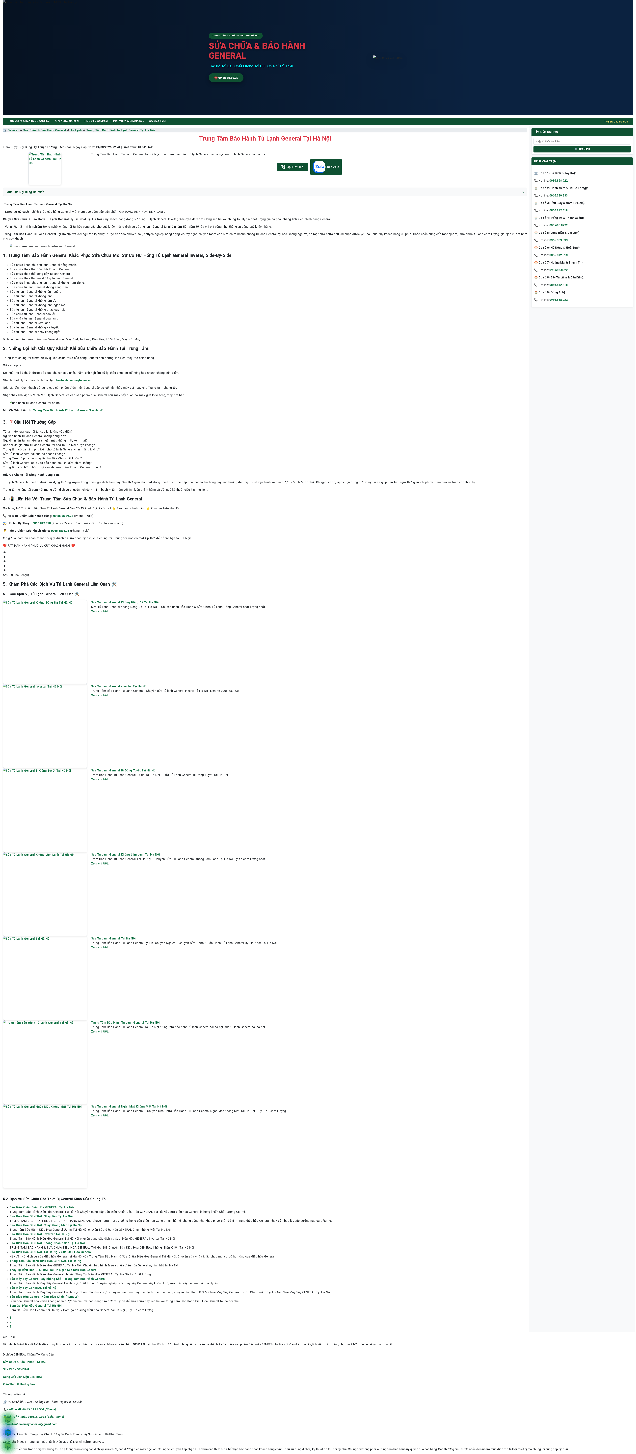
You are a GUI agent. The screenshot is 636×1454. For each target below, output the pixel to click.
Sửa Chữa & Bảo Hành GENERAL (24, 1362)
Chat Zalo (332, 167)
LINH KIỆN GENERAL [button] (96, 121)
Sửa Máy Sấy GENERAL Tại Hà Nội (33, 1287)
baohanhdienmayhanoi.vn (73, 380)
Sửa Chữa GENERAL (16, 1369)
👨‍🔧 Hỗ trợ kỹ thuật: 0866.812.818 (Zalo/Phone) (33, 1416)
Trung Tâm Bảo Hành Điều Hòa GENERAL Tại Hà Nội (46, 1261)
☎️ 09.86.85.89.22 (226, 77)
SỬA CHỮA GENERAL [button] (67, 121)
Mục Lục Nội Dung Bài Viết (25, 192)
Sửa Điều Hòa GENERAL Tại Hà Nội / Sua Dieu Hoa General (51, 1252)
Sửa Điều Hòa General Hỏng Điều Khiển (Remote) (44, 1296)
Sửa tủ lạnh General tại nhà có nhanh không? (34, 454)
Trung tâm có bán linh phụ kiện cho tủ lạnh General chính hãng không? (51, 449)
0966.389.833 (558, 195)
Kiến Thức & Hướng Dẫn (128, 121)
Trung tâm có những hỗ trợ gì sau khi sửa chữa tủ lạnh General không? (52, 467)
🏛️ (5, 130)
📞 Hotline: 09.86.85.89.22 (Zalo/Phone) (29, 1409)
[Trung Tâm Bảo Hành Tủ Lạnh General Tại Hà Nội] (45, 168)
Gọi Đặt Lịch (157, 121)
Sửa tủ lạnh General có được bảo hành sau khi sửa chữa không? (47, 463)
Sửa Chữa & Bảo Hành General (44, 130)
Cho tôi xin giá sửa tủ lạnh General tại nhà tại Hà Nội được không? (49, 445)
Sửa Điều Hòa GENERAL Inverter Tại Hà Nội (40, 1234)
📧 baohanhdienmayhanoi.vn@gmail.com (30, 1424)
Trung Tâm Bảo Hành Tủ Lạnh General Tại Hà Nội (120, 130)
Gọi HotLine (295, 167)
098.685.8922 (558, 225)
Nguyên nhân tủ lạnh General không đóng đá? (34, 436)
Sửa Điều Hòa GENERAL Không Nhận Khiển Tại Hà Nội (47, 1243)
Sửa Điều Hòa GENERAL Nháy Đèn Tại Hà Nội (41, 1216)
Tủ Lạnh (76, 130)
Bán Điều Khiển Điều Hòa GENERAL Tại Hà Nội (42, 1207)
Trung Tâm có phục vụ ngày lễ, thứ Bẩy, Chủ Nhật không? (42, 458)
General (13, 130)
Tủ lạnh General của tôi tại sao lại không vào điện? (38, 431)
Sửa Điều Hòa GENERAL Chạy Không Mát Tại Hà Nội (46, 1225)
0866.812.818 (558, 210)
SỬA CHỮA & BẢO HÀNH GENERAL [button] (29, 121)
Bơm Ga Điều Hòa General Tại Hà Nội (35, 1305)
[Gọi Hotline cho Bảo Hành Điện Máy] (8, 1419)
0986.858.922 (558, 180)
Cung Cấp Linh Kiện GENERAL (23, 1377)
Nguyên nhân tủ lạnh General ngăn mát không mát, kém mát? (45, 440)
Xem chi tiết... (100, 611)
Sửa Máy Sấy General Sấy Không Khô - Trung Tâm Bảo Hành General (58, 1279)
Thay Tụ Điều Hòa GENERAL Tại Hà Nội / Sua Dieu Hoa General (53, 1270)
